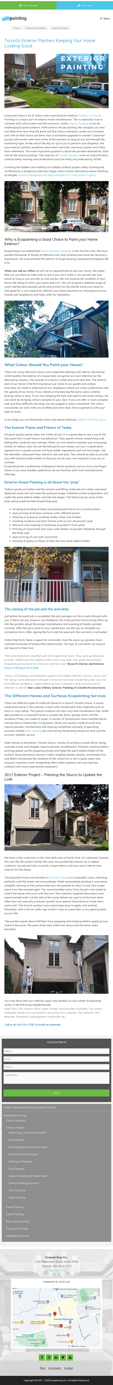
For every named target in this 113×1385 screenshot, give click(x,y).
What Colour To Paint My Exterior (27, 1132)
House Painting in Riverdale (21, 667)
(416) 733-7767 (56, 1270)
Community (54, 1368)
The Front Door (17, 1190)
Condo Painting (14, 1207)
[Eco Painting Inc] (13, 18)
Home (7, 1107)
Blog (42, 1368)
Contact (68, 1368)
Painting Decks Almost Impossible (28, 1147)
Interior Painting (15, 1214)
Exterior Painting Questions (24, 1183)
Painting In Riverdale (20, 1161)
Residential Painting (24, 1107)
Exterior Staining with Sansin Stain (28, 1175)
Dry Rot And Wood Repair (23, 1154)
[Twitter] (63, 1357)
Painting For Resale (17, 1228)
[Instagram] (49, 1357)
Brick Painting (16, 1168)
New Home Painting (17, 1221)
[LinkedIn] (56, 1357)
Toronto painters (68, 155)
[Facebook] (42, 1357)
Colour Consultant (16, 1120)
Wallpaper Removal (17, 1235)
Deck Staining (16, 1139)
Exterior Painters (15, 1127)
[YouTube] (70, 1357)
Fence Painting (17, 1197)
